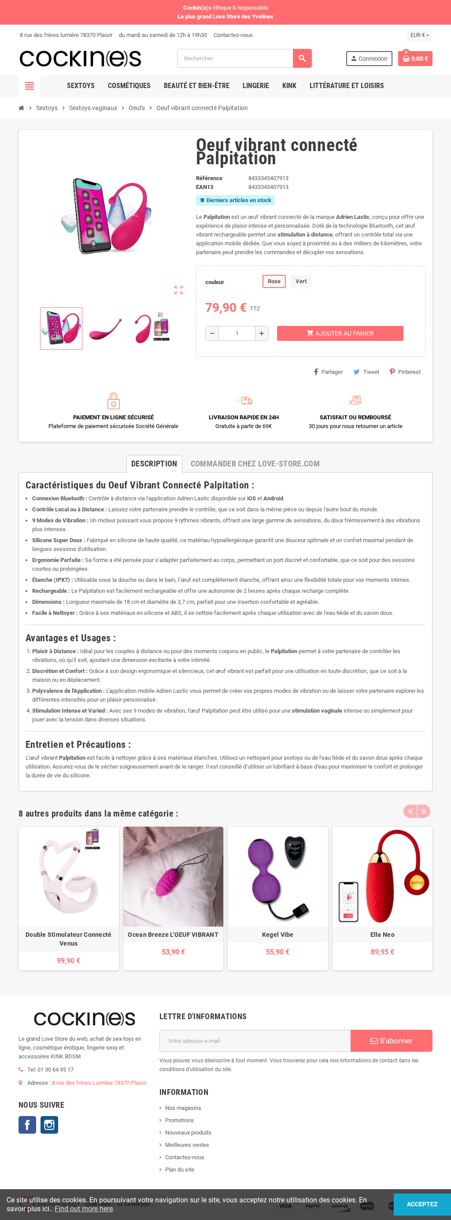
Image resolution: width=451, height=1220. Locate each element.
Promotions (179, 1120)
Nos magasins (183, 1108)
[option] (68, 899)
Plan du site (179, 1169)
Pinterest (409, 372)
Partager (332, 372)
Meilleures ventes (187, 1145)
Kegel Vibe (278, 934)
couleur (214, 282)
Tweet (371, 372)
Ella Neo (382, 934)
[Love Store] (80, 58)
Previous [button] (410, 811)
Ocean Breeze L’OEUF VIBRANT (173, 934)
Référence (209, 178)
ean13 (204, 187)
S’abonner (395, 1040)
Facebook (27, 1125)
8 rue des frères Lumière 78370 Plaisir (99, 1083)
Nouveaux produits (188, 1132)
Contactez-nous (232, 35)
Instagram (49, 1125)
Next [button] (423, 811)
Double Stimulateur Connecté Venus (69, 939)
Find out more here (84, 1209)
